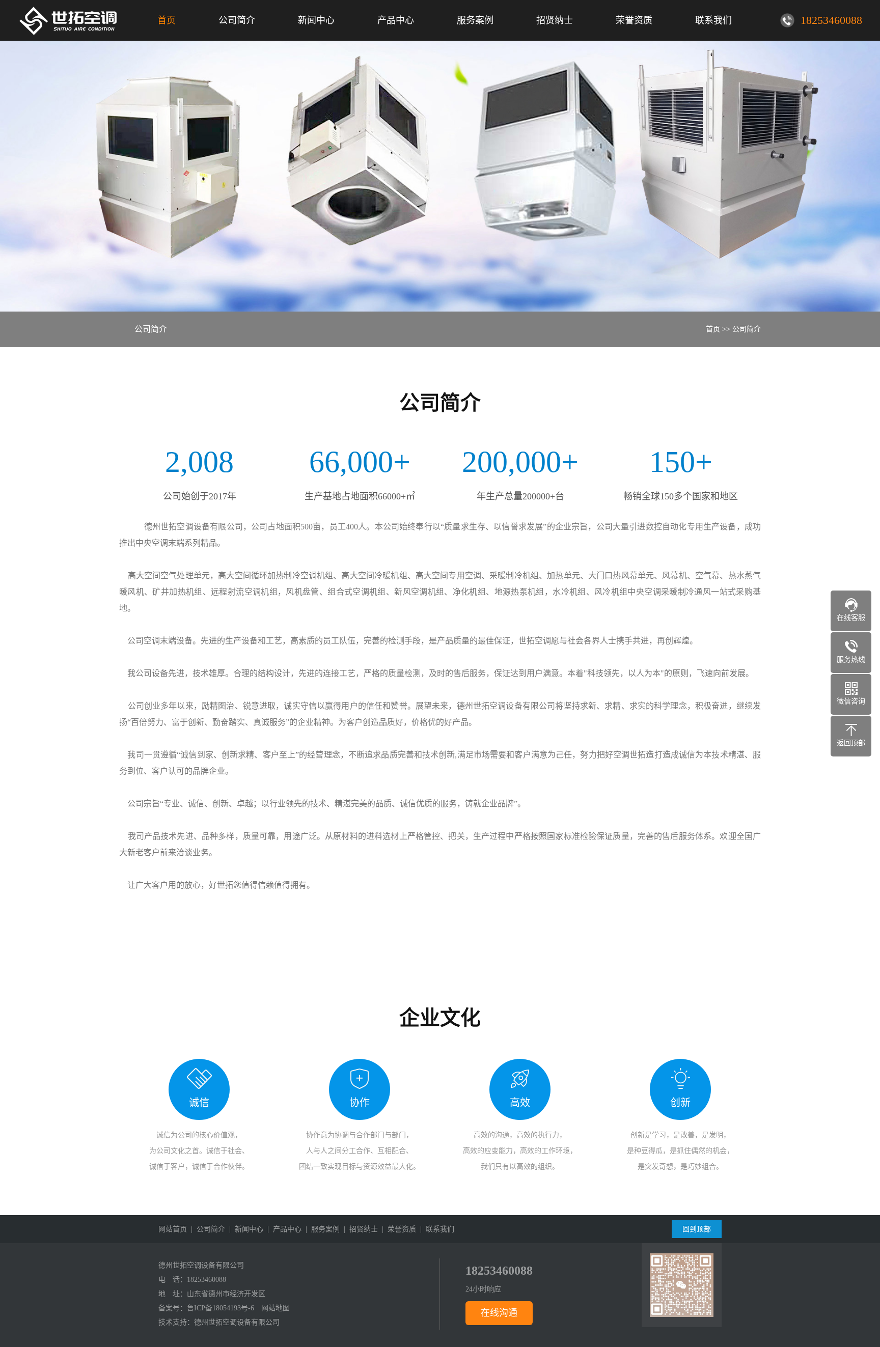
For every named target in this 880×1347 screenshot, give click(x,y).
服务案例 (475, 20)
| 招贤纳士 (359, 1229)
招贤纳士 (554, 20)
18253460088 (206, 1279)
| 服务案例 (320, 1229)
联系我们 (713, 20)
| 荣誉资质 (397, 1229)
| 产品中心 (282, 1229)
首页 (166, 20)
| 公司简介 (206, 1229)
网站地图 (275, 1308)
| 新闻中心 (244, 1229)
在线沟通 (499, 1313)
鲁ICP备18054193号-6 (220, 1308)
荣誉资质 (634, 20)
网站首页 (172, 1229)
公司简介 (236, 20)
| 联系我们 (435, 1229)
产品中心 (395, 20)
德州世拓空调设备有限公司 (237, 1322)
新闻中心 (316, 20)
